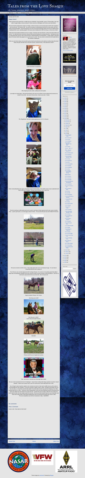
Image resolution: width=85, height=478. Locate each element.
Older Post (56, 441)
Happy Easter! (68, 174)
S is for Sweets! (68, 165)
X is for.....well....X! (68, 148)
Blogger (51, 475)
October (67, 123)
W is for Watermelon (69, 152)
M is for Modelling (68, 194)
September (67, 125)
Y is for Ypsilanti (68, 141)
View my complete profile (68, 50)
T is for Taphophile (68, 163)
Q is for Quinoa (68, 176)
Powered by (67, 92)
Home (34, 441)
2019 (65, 110)
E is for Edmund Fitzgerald (68, 230)
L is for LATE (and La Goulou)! (69, 197)
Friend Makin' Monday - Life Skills (68, 143)
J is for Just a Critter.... (67, 207)
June (66, 130)
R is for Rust (67, 169)
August (66, 126)
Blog (17, 12)
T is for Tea (67, 162)
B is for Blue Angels (69, 243)
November (67, 121)
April (66, 133)
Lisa (71, 37)
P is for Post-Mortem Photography (69, 182)
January (67, 253)
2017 (65, 113)
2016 (65, 115)
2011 (65, 258)
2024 (65, 101)
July (66, 128)
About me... (11, 12)
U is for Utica (67, 158)
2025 (65, 99)
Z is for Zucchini (68, 137)
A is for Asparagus (68, 245)
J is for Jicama (68, 205)
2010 (65, 260)
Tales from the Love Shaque (35, 6)
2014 (65, 118)
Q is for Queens (68, 177)
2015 (65, 116)
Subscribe (69, 88)
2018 (65, 111)
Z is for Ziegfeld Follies (68, 136)
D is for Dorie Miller (69, 233)
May (66, 131)
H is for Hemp (67, 213)
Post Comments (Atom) (37, 445)
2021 (65, 106)
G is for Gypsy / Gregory (68, 219)
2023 (65, 103)
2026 (65, 98)
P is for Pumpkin (68, 179)
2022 (65, 104)
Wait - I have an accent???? (68, 150)
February (67, 251)
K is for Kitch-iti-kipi (68, 203)
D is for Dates (67, 231)
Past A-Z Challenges (36, 12)
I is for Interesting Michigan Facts (68, 212)
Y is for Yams (67, 139)
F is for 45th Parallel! (69, 225)
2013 (65, 255)
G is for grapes (68, 221)
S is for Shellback (68, 167)
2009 (65, 262)
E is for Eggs (67, 227)
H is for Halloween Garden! (68, 216)
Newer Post (12, 441)
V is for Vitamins (68, 154)
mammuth (42, 475)
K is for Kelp (67, 201)
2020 (65, 108)
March (66, 249)
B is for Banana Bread (68, 241)
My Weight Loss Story (25, 12)
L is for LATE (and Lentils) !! (68, 200)
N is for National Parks (68, 189)
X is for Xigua (67, 146)
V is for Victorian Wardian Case (68, 157)
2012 (65, 257)
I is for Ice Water (68, 209)
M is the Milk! (67, 192)
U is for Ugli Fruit (68, 160)
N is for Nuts (67, 191)
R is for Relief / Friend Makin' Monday (68, 171)
